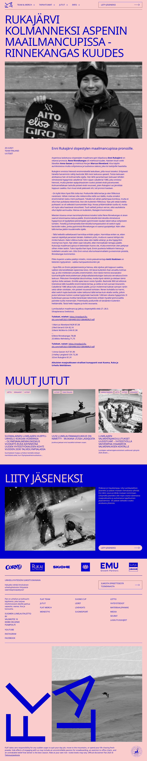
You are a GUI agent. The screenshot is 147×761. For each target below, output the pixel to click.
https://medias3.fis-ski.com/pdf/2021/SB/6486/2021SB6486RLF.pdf (73, 345)
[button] (26, 5)
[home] (8, 4)
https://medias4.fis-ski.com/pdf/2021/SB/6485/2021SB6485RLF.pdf (73, 318)
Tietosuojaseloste (12, 755)
